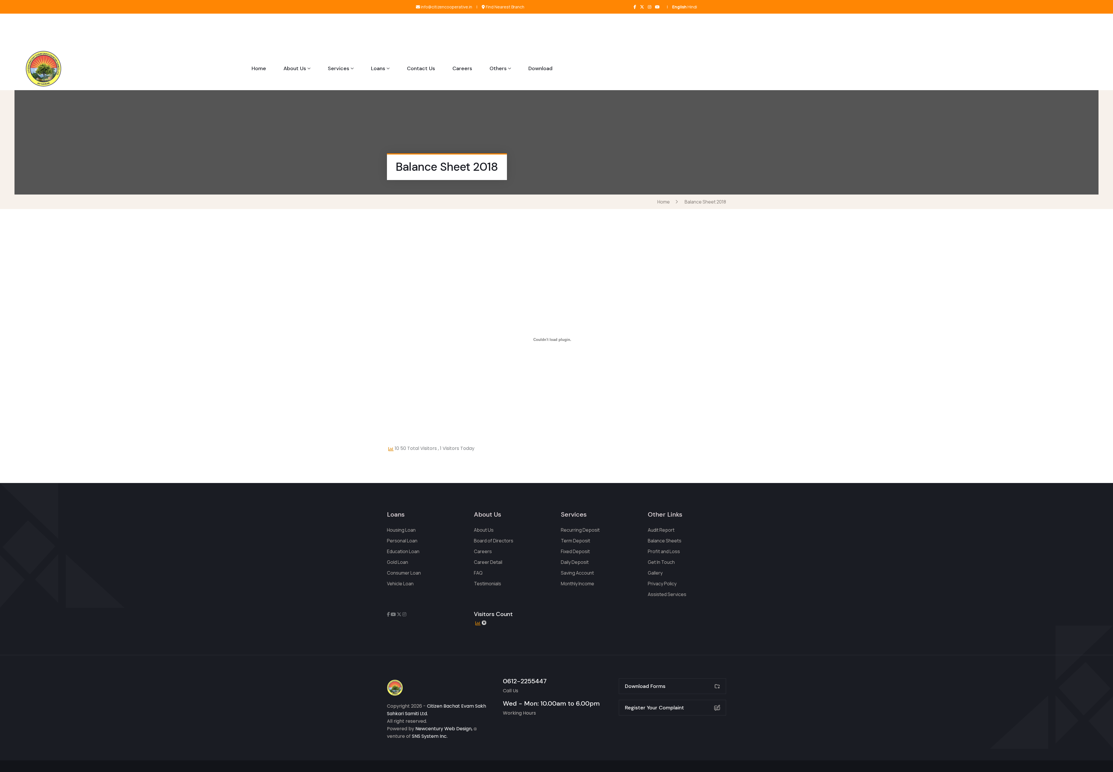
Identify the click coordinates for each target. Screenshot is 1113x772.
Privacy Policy (662, 583)
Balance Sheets (664, 540)
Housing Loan (401, 530)
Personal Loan (402, 540)
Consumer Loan (404, 573)
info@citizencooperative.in (446, 7)
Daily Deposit (575, 562)
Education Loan (403, 551)
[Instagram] (649, 7)
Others (498, 68)
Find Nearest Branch (504, 7)
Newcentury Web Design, (443, 728)
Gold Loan (397, 562)
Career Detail (488, 562)
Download (540, 68)
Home (259, 68)
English (679, 7)
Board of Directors (493, 540)
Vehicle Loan (400, 583)
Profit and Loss (664, 551)
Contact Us (421, 68)
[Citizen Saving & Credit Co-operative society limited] (43, 68)
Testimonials (487, 583)
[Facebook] (635, 7)
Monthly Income (577, 583)
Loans (378, 68)
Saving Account (577, 573)
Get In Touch (661, 562)
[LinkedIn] (657, 7)
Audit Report (661, 530)
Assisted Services (667, 594)
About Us (294, 68)
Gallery (655, 573)
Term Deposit (575, 540)
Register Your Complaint (654, 707)
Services (338, 68)
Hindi (692, 7)
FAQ (478, 573)
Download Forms (645, 686)
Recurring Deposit (580, 530)
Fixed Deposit (575, 551)
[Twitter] (642, 7)
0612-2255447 (525, 681)
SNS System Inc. (430, 736)
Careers (462, 68)
